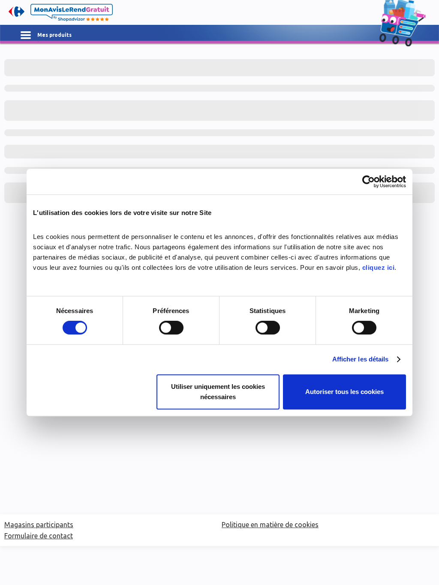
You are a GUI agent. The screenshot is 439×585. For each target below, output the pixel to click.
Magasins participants (38, 524)
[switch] (171, 327)
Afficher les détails (360, 359)
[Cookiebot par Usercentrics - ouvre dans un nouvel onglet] (368, 181)
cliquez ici (378, 267)
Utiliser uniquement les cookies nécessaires (218, 391)
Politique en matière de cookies (270, 524)
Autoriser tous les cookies (344, 391)
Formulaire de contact (38, 535)
